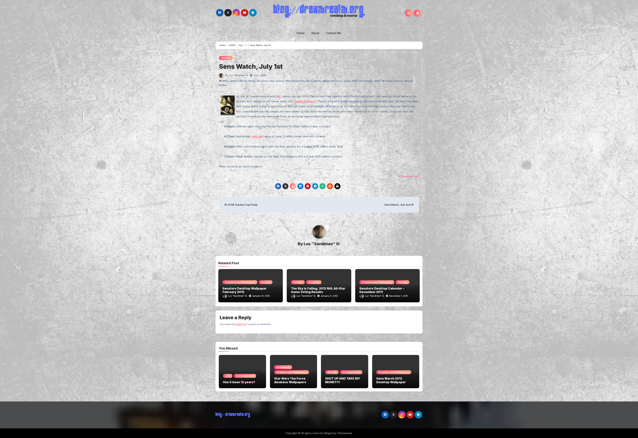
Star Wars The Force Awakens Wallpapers (290, 380)
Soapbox (314, 282)
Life (227, 375)
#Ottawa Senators (392, 80)
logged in (240, 324)
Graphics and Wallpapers (240, 282)
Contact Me (333, 33)
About (315, 33)
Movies (332, 372)
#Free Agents (313, 80)
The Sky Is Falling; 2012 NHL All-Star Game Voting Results (318, 290)
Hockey (225, 57)
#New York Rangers (362, 80)
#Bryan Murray (247, 80)
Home (301, 33)
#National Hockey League (336, 80)
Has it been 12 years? (239, 382)
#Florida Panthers (295, 80)
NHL (278, 96)
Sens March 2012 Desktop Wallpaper (391, 380)
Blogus (329, 433)
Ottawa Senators (304, 101)
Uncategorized (245, 375)
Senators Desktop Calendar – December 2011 (381, 290)
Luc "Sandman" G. (239, 75)
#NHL (377, 80)
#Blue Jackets (230, 80)
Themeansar (344, 433)
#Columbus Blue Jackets (270, 80)
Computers (283, 367)
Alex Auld (258, 136)
